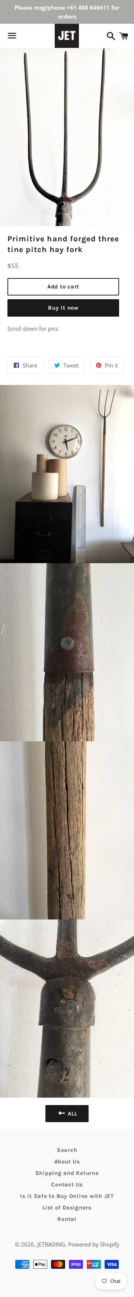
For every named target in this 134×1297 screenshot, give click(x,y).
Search (67, 1150)
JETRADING (51, 1244)
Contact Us (67, 1184)
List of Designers (67, 1207)
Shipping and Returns (67, 1173)
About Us (67, 1161)
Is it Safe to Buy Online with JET (67, 1196)
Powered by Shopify (93, 1244)
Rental (67, 1219)
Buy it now (63, 307)
